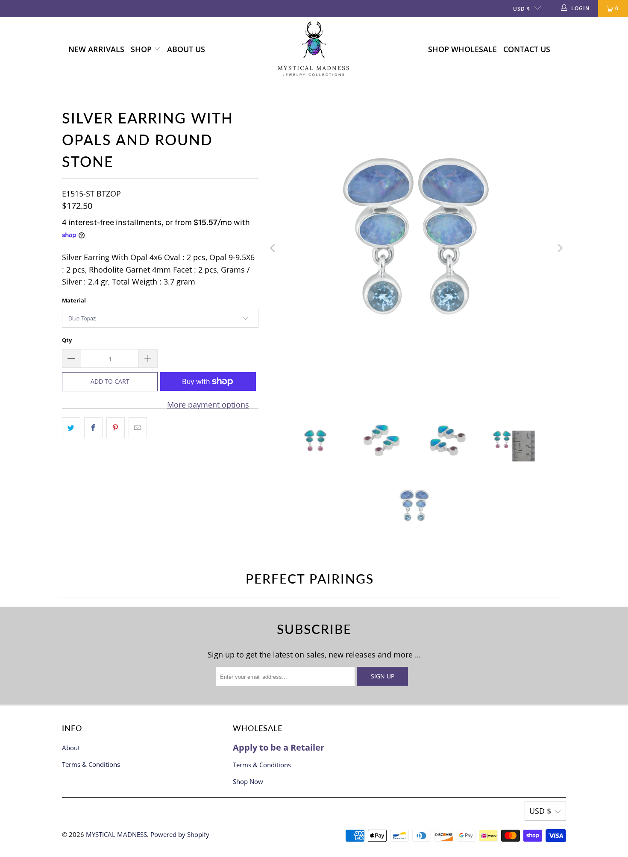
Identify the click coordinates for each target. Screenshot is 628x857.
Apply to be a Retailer (278, 747)
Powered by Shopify (179, 834)
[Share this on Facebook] (93, 427)
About (71, 747)
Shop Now (248, 781)
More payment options (208, 404)
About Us (186, 49)
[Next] (559, 248)
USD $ (521, 8)
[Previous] (273, 248)
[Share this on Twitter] (71, 427)
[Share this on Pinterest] (115, 427)
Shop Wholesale (462, 49)
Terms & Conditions (91, 764)
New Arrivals (96, 49)
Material (74, 300)
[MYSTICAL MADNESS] (314, 49)
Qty (67, 340)
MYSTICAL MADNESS (116, 834)
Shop (142, 49)
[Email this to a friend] (138, 427)
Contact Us (526, 49)
